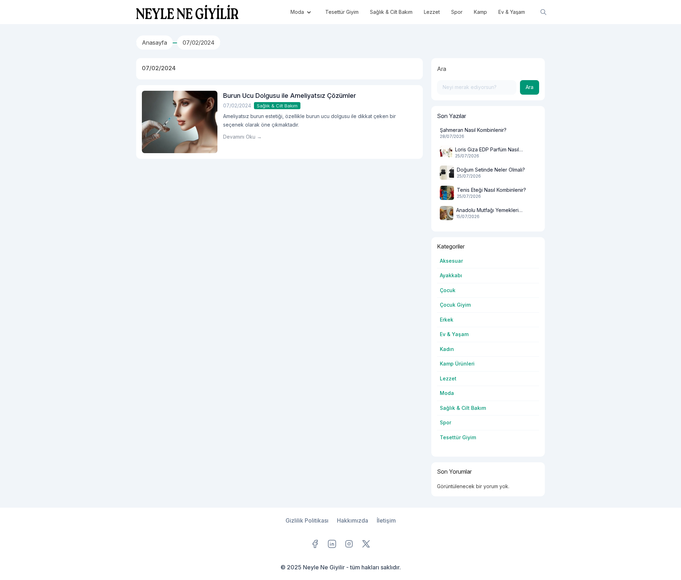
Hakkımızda (352, 520)
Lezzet (448, 378)
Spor (445, 422)
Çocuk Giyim (455, 305)
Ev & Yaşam (454, 334)
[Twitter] (366, 544)
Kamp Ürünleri (457, 364)
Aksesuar (451, 261)
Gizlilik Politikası (307, 520)
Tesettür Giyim (458, 437)
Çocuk (447, 290)
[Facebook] (315, 544)
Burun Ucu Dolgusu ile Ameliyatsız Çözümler (289, 95)
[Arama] (543, 12)
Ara (441, 68)
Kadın (447, 349)
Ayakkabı (451, 275)
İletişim (386, 520)
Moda (447, 393)
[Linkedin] (332, 544)
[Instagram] (349, 544)
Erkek (446, 320)
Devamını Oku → (242, 137)
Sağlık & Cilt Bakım (277, 105)
